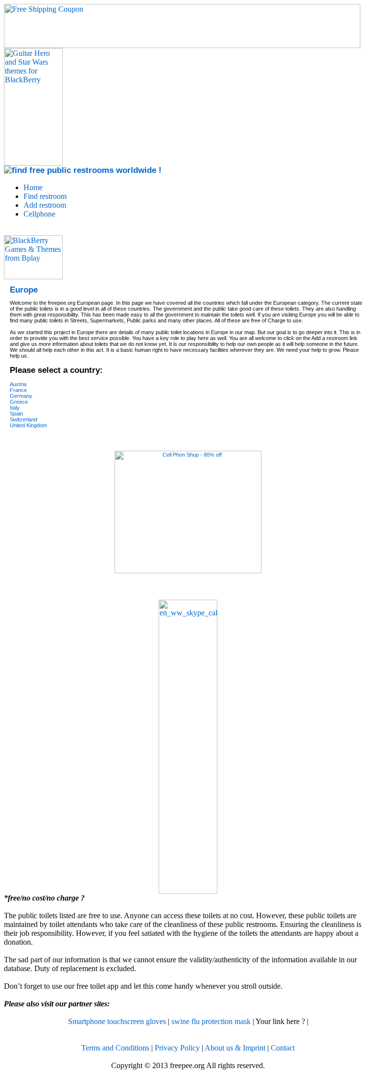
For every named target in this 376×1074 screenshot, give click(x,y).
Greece (19, 402)
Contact (283, 1048)
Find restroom (45, 196)
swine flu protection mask (211, 1021)
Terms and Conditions (115, 1048)
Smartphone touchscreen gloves (117, 1021)
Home (33, 187)
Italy (15, 408)
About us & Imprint (235, 1048)
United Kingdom (28, 425)
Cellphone (39, 214)
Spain (16, 413)
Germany (21, 396)
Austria (18, 384)
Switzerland (23, 419)
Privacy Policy (177, 1048)
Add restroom (45, 205)
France (18, 390)
